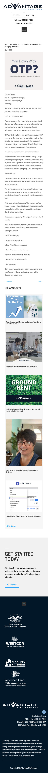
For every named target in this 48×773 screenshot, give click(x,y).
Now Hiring (30, 15)
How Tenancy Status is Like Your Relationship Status (23, 516)
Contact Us (12, 585)
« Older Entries (11, 526)
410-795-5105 (26, 23)
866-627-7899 (27, 20)
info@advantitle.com (39, 716)
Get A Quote (17, 15)
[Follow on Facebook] (44, 712)
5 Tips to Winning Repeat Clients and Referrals (21, 366)
